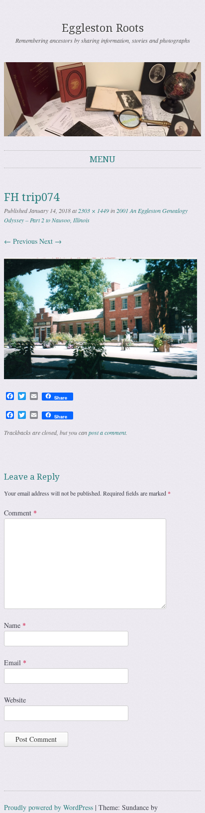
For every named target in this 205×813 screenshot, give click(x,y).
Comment (20, 512)
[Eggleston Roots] (102, 99)
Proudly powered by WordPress (48, 807)
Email (15, 662)
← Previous (20, 241)
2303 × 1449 (93, 210)
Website (15, 700)
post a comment (107, 432)
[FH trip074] (100, 376)
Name (15, 625)
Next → (50, 241)
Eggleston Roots (103, 28)
